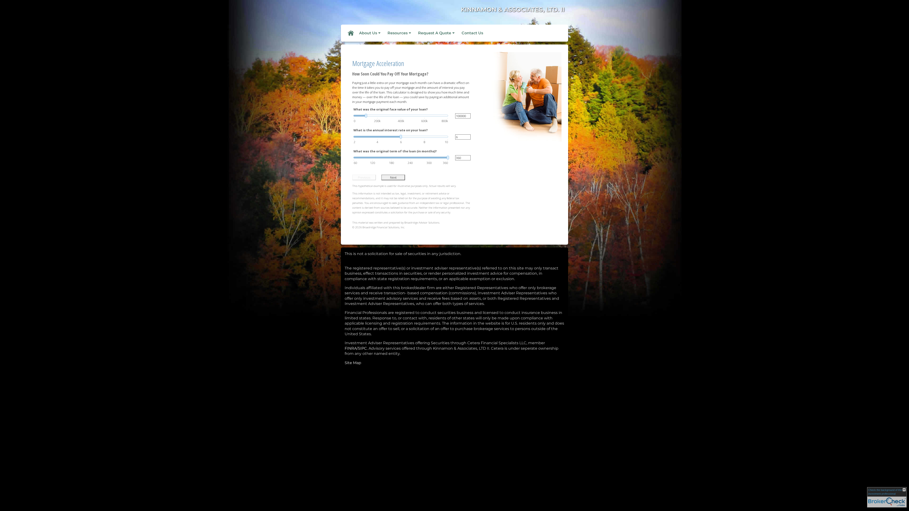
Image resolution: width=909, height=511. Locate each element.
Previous (364, 177)
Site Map (353, 363)
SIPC (362, 348)
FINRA (351, 348)
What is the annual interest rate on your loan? (390, 130)
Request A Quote (434, 33)
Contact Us (472, 33)
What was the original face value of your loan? (390, 109)
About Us (368, 33)
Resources (398, 33)
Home (351, 33)
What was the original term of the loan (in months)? (395, 151)
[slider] (400, 116)
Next (393, 177)
